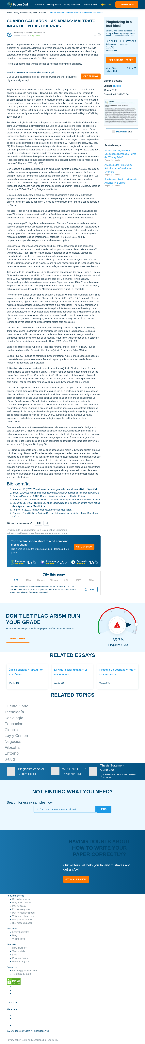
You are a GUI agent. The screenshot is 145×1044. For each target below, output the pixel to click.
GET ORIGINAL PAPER (121, 60)
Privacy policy (14, 1040)
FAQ (14, 954)
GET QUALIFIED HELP (76, 879)
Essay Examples (21, 12)
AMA (91, 580)
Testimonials (18, 951)
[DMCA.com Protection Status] (14, 981)
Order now (127, 4)
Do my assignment (21, 909)
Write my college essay (24, 916)
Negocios (13, 741)
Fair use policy (50, 1040)
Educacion (14, 724)
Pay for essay (19, 906)
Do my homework (21, 899)
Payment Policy (20, 958)
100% (110, 47)
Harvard (41, 580)
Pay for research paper (23, 913)
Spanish (33, 12)
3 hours (111, 41)
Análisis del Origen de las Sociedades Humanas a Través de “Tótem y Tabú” (120, 154)
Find (104, 809)
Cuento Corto (16, 706)
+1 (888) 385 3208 (21, 974)
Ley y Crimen (16, 735)
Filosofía (12, 747)
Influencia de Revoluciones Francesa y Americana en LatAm (37, 533)
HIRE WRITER (17, 638)
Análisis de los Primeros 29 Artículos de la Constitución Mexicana (118, 168)
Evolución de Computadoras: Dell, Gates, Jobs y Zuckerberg (37, 530)
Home (9, 12)
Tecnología (14, 712)
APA (16, 580)
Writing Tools (53, 4)
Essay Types (90, 4)
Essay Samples (71, 4)
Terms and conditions (32, 1040)
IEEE (78, 580)
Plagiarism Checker (22, 902)
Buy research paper (22, 923)
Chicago (54, 580)
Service (38, 4)
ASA (66, 580)
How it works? (19, 948)
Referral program (20, 961)
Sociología (14, 718)
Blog (14, 935)
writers (128, 41)
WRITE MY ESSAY (84, 547)
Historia (42, 12)
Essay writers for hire (22, 919)
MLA (28, 580)
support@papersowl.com (24, 970)
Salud (10, 759)
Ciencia (11, 730)
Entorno (12, 753)
